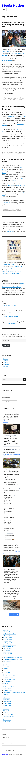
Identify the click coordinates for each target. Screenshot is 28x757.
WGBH (20, 153)
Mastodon (6, 364)
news (22, 178)
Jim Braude (15, 152)
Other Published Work (8, 744)
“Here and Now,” (20, 185)
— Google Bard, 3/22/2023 (9, 305)
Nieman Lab (6, 696)
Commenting (5, 737)
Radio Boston (7, 211)
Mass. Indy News (6, 747)
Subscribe (6, 345)
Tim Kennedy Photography (10, 714)
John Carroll (6, 672)
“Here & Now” (6, 51)
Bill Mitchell (6, 632)
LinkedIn (5, 366)
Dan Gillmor (6, 650)
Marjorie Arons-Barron (9, 679)
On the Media (6, 699)
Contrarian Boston (8, 646)
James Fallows (7, 666)
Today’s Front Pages (8, 716)
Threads (5, 362)
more (14, 180)
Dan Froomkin (7, 648)
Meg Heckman (7, 688)
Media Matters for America (10, 687)
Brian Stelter (6, 635)
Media (14, 97)
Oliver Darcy (6, 698)
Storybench (6, 709)
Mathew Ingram (7, 681)
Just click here (10, 231)
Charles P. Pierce (7, 637)
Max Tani (5, 683)
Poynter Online (7, 703)
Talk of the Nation (11, 153)
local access (21, 98)
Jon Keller (6, 674)
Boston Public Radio (17, 151)
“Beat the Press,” (6, 202)
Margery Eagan (22, 152)
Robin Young (7, 99)
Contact (4, 734)
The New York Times (8, 271)
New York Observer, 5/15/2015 (11, 316)
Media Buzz (6, 685)
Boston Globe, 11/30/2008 (10, 323)
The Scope (6, 710)
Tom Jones (6, 718)
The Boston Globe (14, 273)
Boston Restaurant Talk (9, 633)
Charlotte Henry (7, 639)
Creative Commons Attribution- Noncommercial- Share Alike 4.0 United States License (13, 285)
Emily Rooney (14, 171)
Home (3, 727)
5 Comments (21, 211)
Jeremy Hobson (9, 152)
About (3, 731)
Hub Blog (5, 663)
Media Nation (13, 5)
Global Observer (7, 661)
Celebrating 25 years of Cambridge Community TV (13, 24)
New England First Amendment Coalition (14, 692)
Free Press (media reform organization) (13, 659)
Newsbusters (6, 694)
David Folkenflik (7, 654)
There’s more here (7, 60)
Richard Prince (7, 707)
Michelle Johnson (8, 690)
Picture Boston (7, 701)
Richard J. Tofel (7, 705)
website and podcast (9, 264)
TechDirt (5, 712)
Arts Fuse (5, 630)
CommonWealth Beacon (9, 644)
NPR (3, 99)
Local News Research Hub (10, 676)
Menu (4, 9)
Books (3, 740)
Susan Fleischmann (14, 99)
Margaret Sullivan (8, 677)
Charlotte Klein (7, 641)
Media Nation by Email (8, 750)
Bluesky (5, 360)
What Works (6, 721)
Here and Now (15, 98)
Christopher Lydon (6, 210)
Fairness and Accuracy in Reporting (12, 657)
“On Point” (11, 185)
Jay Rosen (5, 668)
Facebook (5, 358)
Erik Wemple (6, 655)
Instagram (6, 368)
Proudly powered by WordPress (15, 754)
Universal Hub (7, 720)
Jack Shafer (6, 665)
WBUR (20, 99)
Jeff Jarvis (5, 670)
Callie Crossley (18, 209)
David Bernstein (7, 652)
